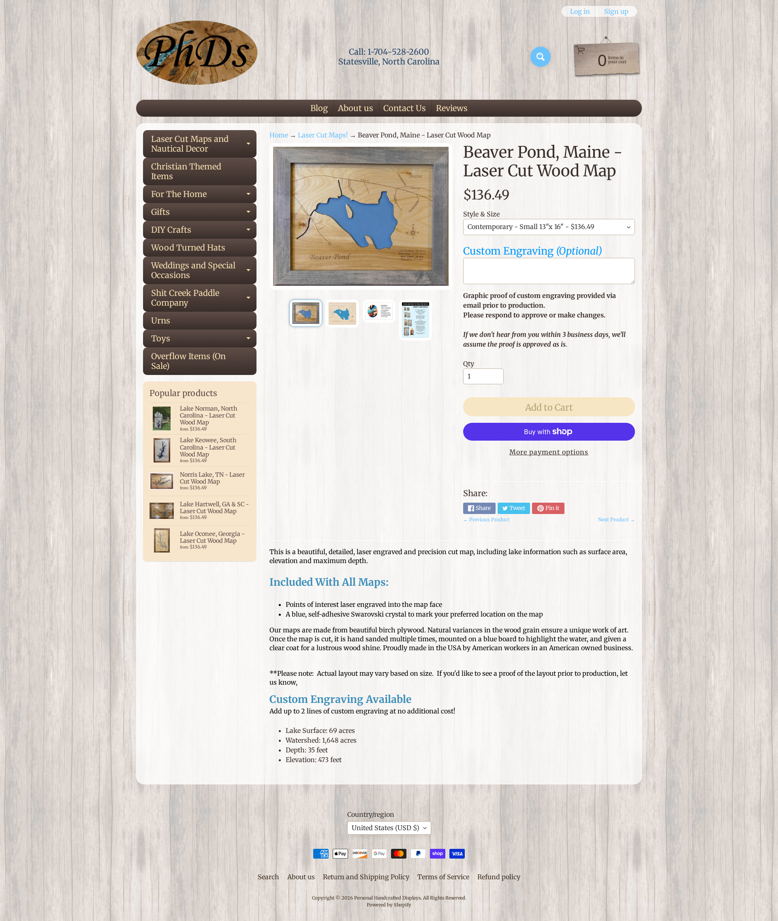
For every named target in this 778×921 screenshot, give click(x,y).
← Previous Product (486, 519)
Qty (468, 364)
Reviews (452, 108)
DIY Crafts (203, 232)
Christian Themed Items (186, 171)
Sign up (616, 11)
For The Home (203, 196)
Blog (319, 108)
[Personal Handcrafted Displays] (197, 56)
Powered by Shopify (389, 905)
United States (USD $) (385, 828)
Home (278, 135)
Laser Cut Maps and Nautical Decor (203, 144)
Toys (203, 340)
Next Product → (616, 519)
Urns (160, 320)
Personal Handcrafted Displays (387, 898)
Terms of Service (443, 877)
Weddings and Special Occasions (203, 270)
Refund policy (498, 877)
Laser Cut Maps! (323, 135)
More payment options (548, 452)
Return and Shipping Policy (366, 877)
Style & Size (481, 214)
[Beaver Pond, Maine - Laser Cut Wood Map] (305, 313)
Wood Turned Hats (188, 247)
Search (268, 877)
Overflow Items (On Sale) (188, 361)
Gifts (203, 214)
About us (355, 108)
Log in (580, 11)
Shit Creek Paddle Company (203, 298)
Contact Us (404, 108)
